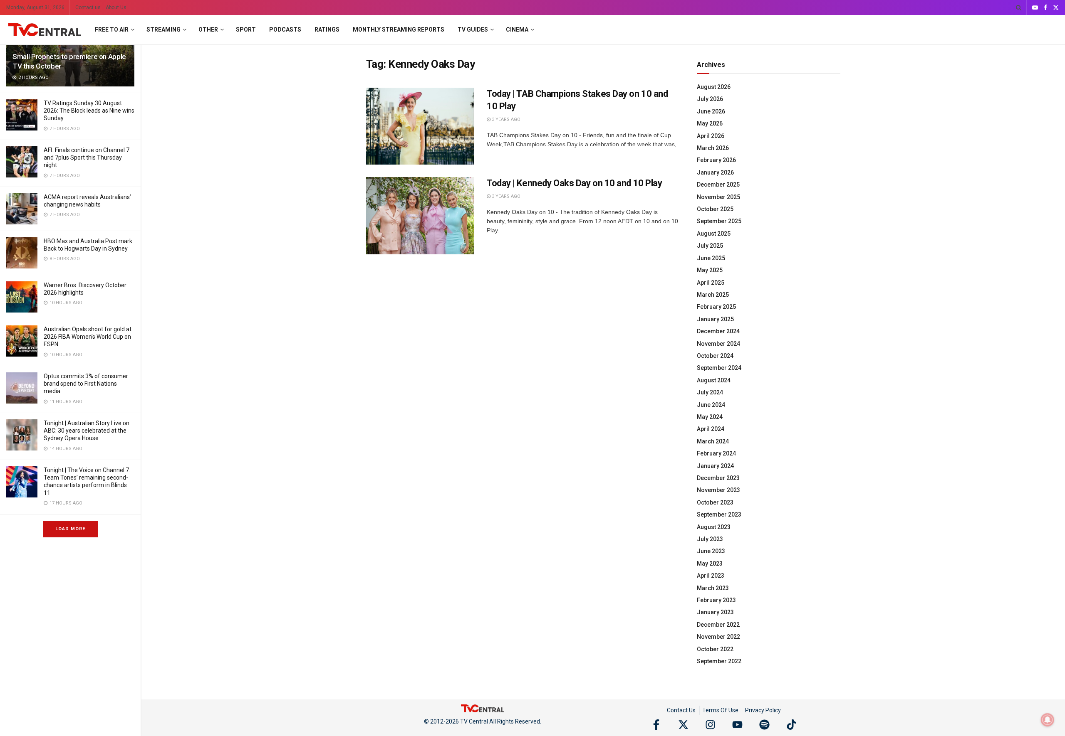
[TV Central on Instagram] (710, 724)
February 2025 (716, 306)
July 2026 (710, 99)
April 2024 (710, 429)
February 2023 (716, 600)
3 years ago (505, 119)
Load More (70, 529)
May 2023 (710, 563)
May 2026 (710, 123)
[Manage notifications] (1047, 719)
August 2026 (714, 87)
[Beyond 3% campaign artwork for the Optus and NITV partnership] (21, 388)
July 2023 (710, 539)
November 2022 (718, 636)
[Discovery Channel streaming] (21, 297)
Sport (246, 29)
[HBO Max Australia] (21, 252)
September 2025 (719, 221)
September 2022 (719, 661)
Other (208, 29)
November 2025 (718, 197)
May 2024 (710, 417)
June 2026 (711, 111)
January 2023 (715, 612)
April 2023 (710, 575)
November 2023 (718, 490)
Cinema (517, 29)
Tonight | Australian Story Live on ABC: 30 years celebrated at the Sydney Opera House (86, 430)
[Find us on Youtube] (1035, 7)
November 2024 (718, 343)
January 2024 (715, 466)
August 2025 (714, 233)
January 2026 (715, 172)
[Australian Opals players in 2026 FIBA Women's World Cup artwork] (21, 341)
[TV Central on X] (683, 724)
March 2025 (713, 294)
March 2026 (713, 148)
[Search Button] (1018, 7)
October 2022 (715, 649)
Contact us (88, 7)
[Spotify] (764, 724)
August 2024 (714, 380)
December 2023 (718, 478)
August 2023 (714, 527)
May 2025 (710, 270)
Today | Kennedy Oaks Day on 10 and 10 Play (574, 183)
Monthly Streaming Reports (398, 29)
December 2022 (718, 624)
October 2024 (715, 355)
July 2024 (710, 392)
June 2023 (711, 551)
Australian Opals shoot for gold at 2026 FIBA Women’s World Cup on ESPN (87, 336)
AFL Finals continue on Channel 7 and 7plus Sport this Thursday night (86, 157)
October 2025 (715, 209)
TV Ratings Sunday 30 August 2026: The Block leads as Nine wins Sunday (89, 110)
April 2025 (710, 282)
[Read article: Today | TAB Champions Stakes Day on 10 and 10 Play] (420, 126)
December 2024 (718, 331)
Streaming (163, 29)
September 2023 (719, 514)
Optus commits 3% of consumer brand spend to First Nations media (86, 383)
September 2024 (719, 367)
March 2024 (713, 441)
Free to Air (112, 29)
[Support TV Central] (482, 708)
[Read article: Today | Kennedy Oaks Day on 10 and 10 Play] (420, 215)
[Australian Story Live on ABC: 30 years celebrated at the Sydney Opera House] (21, 434)
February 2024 (716, 453)
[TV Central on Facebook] (656, 724)
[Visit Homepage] (44, 30)
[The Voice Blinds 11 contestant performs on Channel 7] (21, 481)
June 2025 (711, 258)
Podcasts (285, 29)
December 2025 (718, 184)
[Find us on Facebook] (1045, 7)
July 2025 (710, 245)
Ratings (327, 29)
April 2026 (710, 136)
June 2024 (711, 404)
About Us (116, 7)
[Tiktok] (791, 724)
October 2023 (715, 502)
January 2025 (715, 319)
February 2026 (716, 160)
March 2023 (713, 588)
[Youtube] (737, 724)
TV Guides (473, 29)
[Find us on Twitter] (1056, 7)
